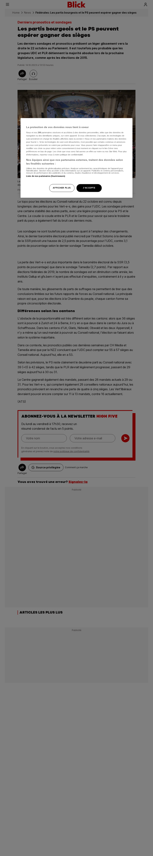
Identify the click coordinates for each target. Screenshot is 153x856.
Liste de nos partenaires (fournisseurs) (45, 176)
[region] (76, 158)
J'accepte (89, 188)
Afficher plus (62, 188)
